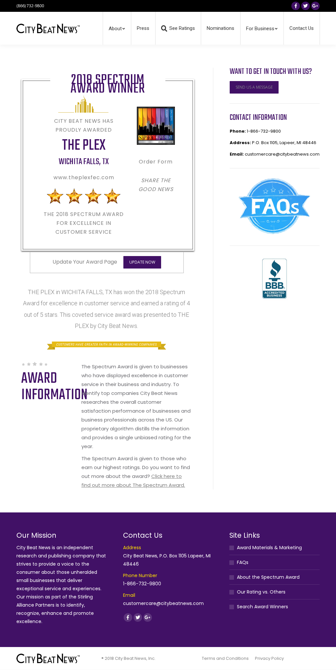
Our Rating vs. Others (261, 592)
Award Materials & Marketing (269, 547)
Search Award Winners (262, 606)
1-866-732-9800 (264, 131)
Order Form (156, 161)
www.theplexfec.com (83, 177)
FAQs (242, 562)
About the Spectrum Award (268, 577)
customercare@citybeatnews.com (282, 154)
